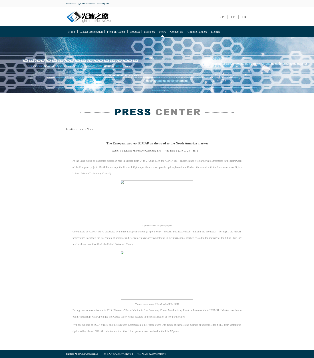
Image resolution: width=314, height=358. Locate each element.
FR (244, 17)
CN (222, 17)
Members (149, 31)
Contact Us (176, 31)
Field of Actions (116, 31)
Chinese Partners (197, 31)
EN (233, 17)
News (162, 31)
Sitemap (215, 31)
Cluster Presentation (91, 31)
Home (71, 31)
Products (135, 31)
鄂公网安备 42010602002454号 (151, 354)
